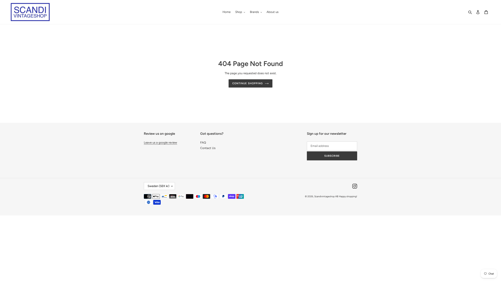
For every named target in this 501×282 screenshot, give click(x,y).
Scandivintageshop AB (326, 196)
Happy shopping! (348, 196)
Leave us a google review (160, 142)
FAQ (203, 142)
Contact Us (207, 148)
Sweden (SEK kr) (158, 186)
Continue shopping (247, 83)
